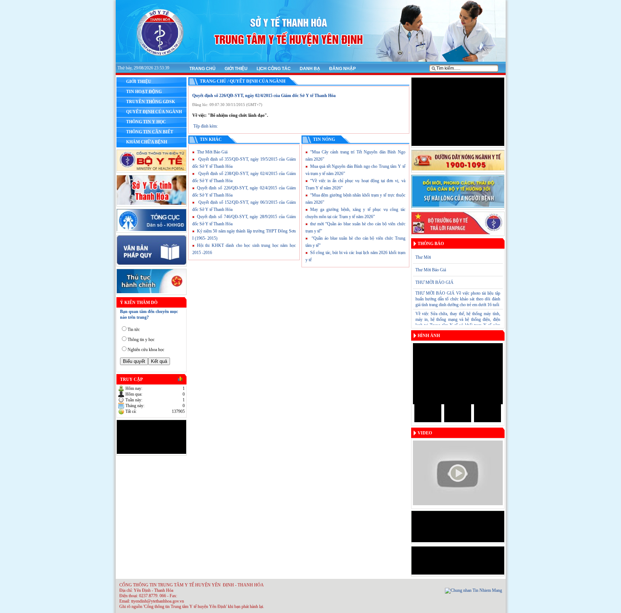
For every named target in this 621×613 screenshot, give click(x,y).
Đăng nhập (342, 68)
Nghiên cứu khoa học (146, 349)
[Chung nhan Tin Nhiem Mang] (473, 590)
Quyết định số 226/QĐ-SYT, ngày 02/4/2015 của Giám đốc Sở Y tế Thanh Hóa (264, 95)
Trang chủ (202, 68)
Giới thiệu (236, 68)
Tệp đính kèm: (205, 126)
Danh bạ (310, 68)
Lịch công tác (274, 68)
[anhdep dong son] (458, 373)
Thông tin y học (141, 339)
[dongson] (427, 413)
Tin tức (134, 329)
